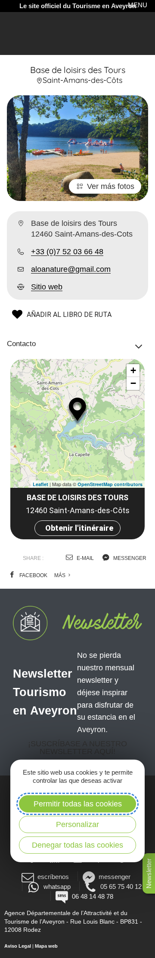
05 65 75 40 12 (121, 886)
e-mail (84, 558)
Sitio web (46, 287)
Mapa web (46, 946)
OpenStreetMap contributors (110, 484)
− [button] (133, 383)
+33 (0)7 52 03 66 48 (67, 251)
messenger (129, 558)
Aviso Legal (17, 946)
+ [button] (133, 370)
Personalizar (77, 824)
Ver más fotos (110, 186)
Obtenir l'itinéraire (79, 527)
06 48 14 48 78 (92, 896)
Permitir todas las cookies (78, 804)
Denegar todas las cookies (77, 845)
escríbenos (53, 876)
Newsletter (148, 873)
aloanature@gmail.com (71, 269)
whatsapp (56, 886)
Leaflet (40, 484)
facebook (32, 575)
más (60, 575)
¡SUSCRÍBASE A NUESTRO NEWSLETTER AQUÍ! (77, 747)
